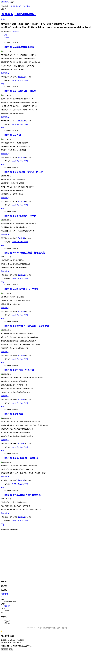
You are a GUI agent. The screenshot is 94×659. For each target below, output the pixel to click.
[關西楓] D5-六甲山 (13, 135)
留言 (23, 77)
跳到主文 (4, 19)
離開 (10, 649)
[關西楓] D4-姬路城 (13, 414)
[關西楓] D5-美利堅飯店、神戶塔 (20, 216)
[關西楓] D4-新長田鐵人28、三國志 (21, 289)
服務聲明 (64, 628)
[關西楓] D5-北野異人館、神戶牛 (20, 91)
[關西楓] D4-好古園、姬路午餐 (19, 370)
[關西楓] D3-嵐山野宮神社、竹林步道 (22, 495)
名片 (5, 39)
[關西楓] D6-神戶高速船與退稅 (19, 47)
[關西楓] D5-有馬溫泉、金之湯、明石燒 (23, 172)
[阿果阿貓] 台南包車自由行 (18, 14)
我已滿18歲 (4, 649)
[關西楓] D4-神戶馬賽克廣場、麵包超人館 (24, 253)
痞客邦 (20, 77)
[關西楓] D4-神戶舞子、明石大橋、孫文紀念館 (26, 326)
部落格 (6, 37)
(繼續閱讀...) (5, 73)
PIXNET (33, 628)
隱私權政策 (57, 628)
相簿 (5, 35)
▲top (2, 83)
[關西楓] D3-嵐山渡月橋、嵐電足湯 (21, 458)
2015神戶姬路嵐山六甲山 (20, 80)
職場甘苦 (16, 31)
